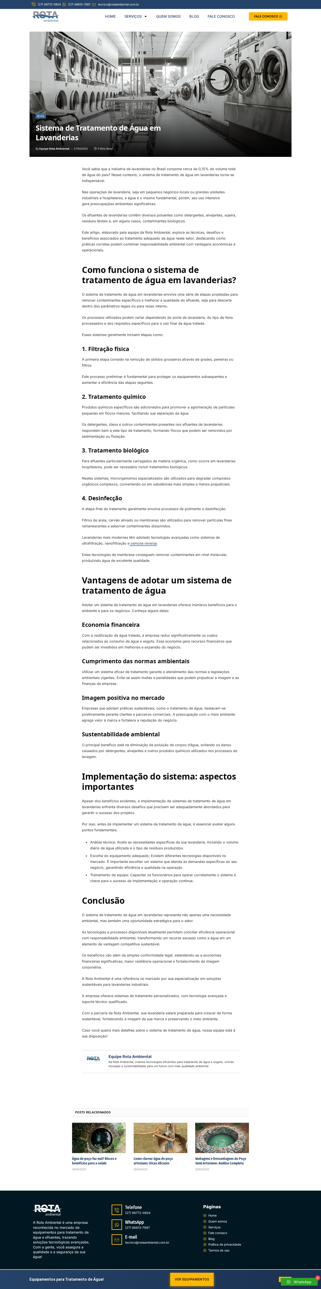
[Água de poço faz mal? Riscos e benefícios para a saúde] (99, 1138)
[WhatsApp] (117, 1224)
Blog (194, 16)
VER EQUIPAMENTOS (192, 1279)
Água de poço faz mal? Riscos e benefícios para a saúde (94, 1161)
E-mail (131, 1237)
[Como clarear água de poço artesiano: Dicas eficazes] (160, 1138)
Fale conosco (221, 16)
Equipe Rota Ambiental (54, 149)
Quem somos (168, 16)
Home (110, 16)
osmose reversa (143, 543)
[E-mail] (117, 1239)
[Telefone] (117, 1210)
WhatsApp (134, 1222)
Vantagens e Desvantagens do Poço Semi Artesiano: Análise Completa (220, 1161)
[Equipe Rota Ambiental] (93, 1062)
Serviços (133, 16)
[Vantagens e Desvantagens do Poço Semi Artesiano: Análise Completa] (222, 1138)
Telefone (133, 1207)
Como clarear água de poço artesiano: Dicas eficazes (153, 1161)
